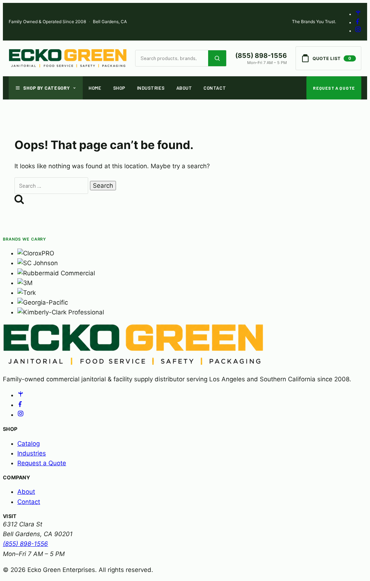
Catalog (28, 443)
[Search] (217, 58)
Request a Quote (334, 87)
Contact (214, 88)
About (184, 88)
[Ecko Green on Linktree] (358, 14)
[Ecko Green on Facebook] (358, 22)
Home (95, 88)
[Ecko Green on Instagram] (358, 31)
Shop (119, 88)
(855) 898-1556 (261, 55)
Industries (151, 88)
